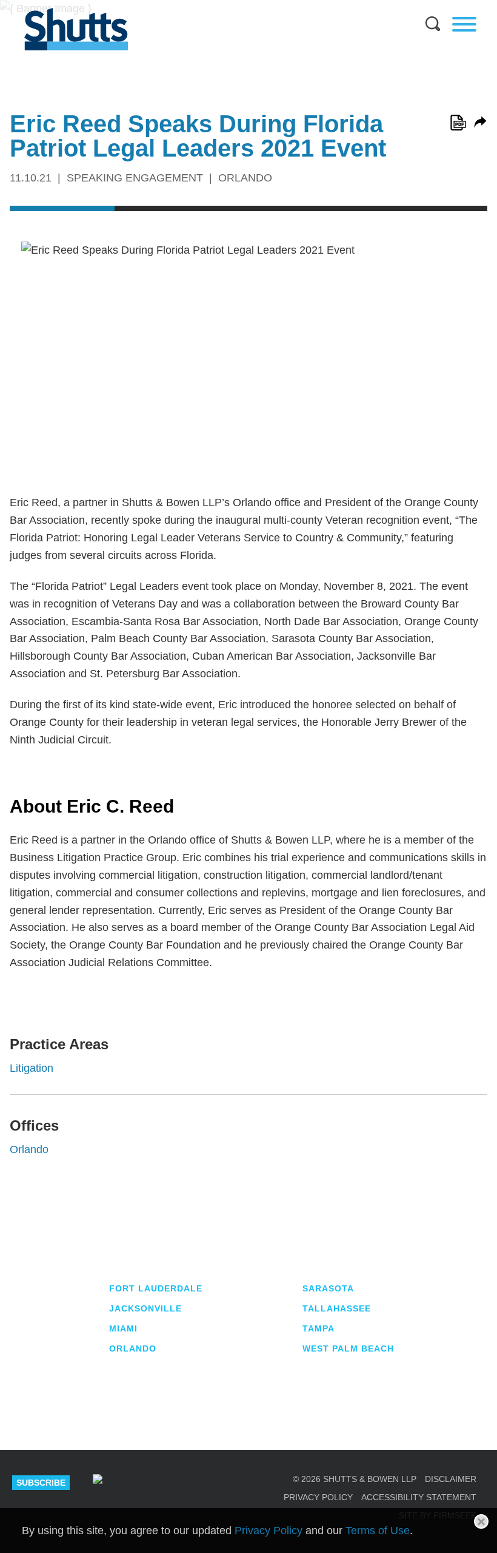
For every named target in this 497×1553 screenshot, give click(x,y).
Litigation (31, 1068)
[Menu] (464, 24)
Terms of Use (377, 1530)
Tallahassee (336, 1308)
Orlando (29, 1149)
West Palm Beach (348, 1348)
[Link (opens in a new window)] (458, 122)
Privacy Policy (318, 1497)
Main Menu (239, 6)
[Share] (480, 122)
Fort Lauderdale (155, 1288)
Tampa (318, 1328)
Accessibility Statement (418, 1497)
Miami (123, 1328)
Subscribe (40, 1482)
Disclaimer (450, 1479)
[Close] (481, 1521)
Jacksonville (145, 1308)
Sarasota (328, 1288)
